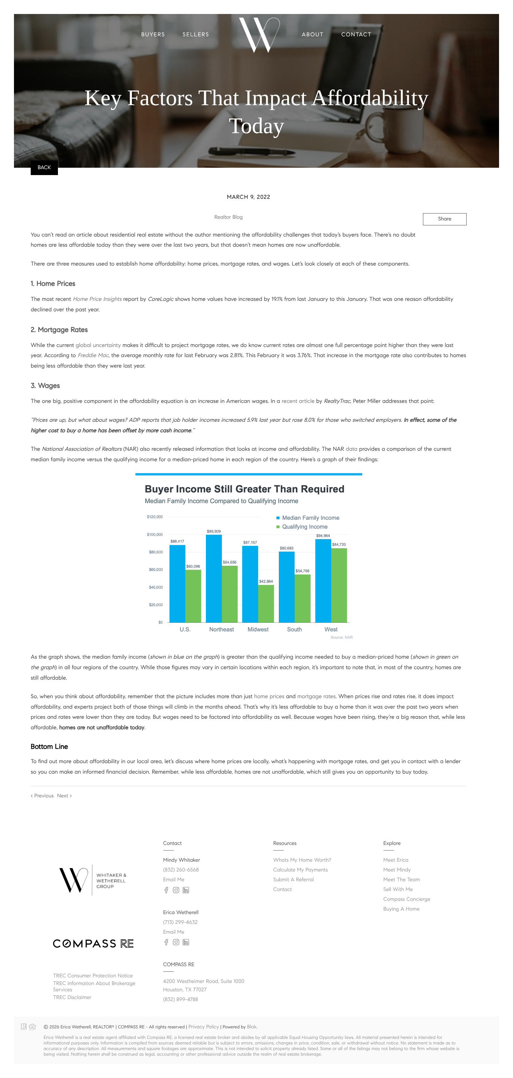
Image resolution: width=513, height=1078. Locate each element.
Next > (64, 796)
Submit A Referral (293, 880)
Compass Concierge (407, 899)
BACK (44, 168)
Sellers (196, 34)
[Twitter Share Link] (435, 238)
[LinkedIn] (186, 942)
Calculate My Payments (300, 870)
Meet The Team (402, 880)
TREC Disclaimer (72, 997)
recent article (298, 401)
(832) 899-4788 (180, 1000)
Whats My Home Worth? (302, 860)
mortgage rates (316, 696)
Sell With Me (398, 890)
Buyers (153, 34)
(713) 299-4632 (180, 922)
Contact (356, 34)
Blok (251, 1026)
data (351, 449)
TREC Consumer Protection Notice (93, 976)
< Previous (42, 796)
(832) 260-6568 (181, 870)
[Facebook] (166, 942)
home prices (269, 696)
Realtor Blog (228, 217)
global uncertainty (98, 345)
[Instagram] (176, 942)
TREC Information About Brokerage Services (94, 987)
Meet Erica (396, 860)
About (313, 34)
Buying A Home (402, 909)
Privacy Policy (203, 1026)
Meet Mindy (397, 870)
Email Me (174, 880)
